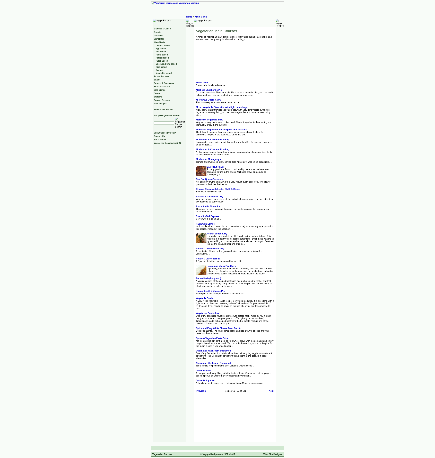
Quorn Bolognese (205, 380)
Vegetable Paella (204, 298)
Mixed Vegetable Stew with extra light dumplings (221, 107)
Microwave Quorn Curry (208, 100)
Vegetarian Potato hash (208, 313)
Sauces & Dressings (164, 83)
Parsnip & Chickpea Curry (209, 196)
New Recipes (160, 103)
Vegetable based (164, 73)
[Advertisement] (224, 416)
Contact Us (159, 136)
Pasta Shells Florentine (208, 206)
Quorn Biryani (203, 370)
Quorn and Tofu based (166, 64)
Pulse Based (162, 61)
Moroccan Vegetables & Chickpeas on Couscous (221, 129)
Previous (201, 391)
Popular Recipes (162, 100)
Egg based (161, 48)
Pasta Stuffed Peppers (207, 216)
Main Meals (201, 16)
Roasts (159, 70)
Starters (158, 97)
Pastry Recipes (161, 76)
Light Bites (159, 39)
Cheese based (163, 45)
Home (189, 16)
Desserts (158, 35)
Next (271, 391)
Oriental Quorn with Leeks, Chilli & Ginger (218, 189)
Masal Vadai (202, 82)
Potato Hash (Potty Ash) (208, 278)
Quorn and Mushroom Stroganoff (213, 350)
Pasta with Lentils (205, 224)
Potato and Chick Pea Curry (221, 266)
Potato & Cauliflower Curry (210, 248)
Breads (157, 32)
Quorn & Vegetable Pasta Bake (212, 338)
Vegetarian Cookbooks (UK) (167, 143)
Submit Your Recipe (163, 109)
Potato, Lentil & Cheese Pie (210, 291)
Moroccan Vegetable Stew (209, 119)
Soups (157, 93)
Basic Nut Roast (215, 167)
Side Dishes (160, 90)
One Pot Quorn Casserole (209, 179)
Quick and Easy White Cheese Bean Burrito (218, 328)
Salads (157, 80)
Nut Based (161, 52)
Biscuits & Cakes (162, 29)
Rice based (161, 67)
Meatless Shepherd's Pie (209, 90)
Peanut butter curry (217, 233)
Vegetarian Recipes (162, 454)
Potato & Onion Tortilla (208, 258)
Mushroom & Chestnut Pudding (212, 139)
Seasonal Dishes (162, 86)
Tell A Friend (160, 139)
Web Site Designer (273, 454)
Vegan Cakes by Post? (165, 133)
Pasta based (162, 55)
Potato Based (162, 58)
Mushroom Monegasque (208, 159)
